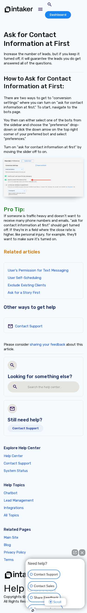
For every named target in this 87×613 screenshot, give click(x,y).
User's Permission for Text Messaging (38, 270)
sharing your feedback (47, 344)
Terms (9, 560)
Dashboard (58, 14)
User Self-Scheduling (24, 278)
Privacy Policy (15, 552)
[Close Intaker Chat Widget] (82, 552)
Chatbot (10, 493)
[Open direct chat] (75, 552)
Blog (7, 545)
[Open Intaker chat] (32, 610)
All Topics (11, 515)
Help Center (13, 456)
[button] (40, 9)
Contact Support (28, 326)
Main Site (11, 537)
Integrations (14, 508)
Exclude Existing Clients (27, 285)
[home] (19, 9)
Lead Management (19, 500)
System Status (16, 471)
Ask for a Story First (24, 293)
